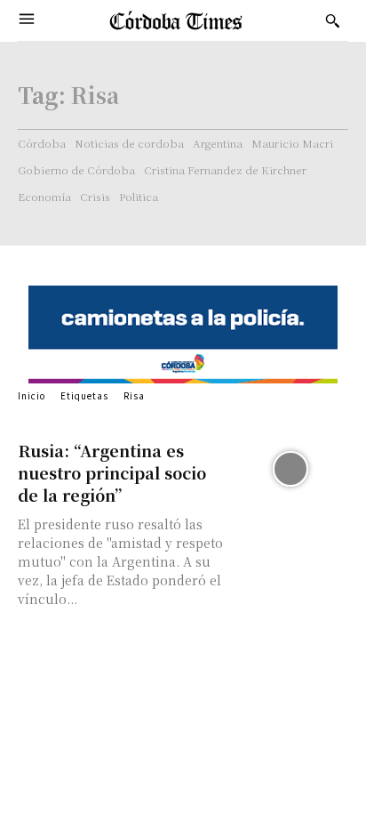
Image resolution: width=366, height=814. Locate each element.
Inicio (31, 395)
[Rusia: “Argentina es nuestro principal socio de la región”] (290, 468)
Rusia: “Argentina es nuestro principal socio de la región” (112, 472)
